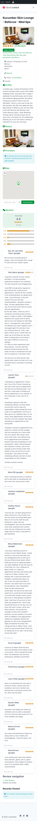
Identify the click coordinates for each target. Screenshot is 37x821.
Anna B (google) (14, 643)
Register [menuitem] (8, 2)
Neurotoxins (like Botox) (11, 57)
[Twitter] (23, 815)
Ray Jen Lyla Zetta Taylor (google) (15, 252)
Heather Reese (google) (14, 507)
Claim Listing (8, 50)
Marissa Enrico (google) (14, 727)
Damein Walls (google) (13, 704)
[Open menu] (33, 7)
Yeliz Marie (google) (16, 272)
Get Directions (28, 202)
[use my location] (19, 202)
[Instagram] (27, 815)
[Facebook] (20, 815)
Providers (10, 150)
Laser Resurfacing (9, 55)
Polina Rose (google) (16, 667)
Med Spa (19, 55)
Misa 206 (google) (15, 472)
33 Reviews (20, 46)
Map (7, 168)
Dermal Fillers (7, 53)
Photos (8, 126)
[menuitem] (13, 2)
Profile (8, 85)
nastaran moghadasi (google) (16, 492)
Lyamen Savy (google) (13, 376)
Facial (15, 53)
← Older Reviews (9, 780)
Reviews (10, 210)
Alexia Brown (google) (13, 751)
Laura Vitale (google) (16, 679)
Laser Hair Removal (24, 53)
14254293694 (17, 78)
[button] (18, 183)
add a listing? (9, 161)
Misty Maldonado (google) (15, 545)
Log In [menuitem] (2, 2)
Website (9, 73)
